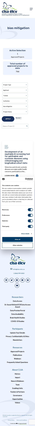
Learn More (10, 175)
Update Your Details (17, 333)
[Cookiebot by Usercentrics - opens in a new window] (25, 179)
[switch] (30, 215)
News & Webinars (17, 381)
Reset (19, 118)
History (17, 374)
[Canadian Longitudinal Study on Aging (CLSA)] (15, 9)
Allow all (17, 239)
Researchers (17, 297)
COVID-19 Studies (17, 321)
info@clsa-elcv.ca (19, 269)
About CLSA (17, 370)
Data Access (17, 301)
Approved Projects (17, 351)
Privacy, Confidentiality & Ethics (17, 336)
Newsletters (17, 340)
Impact (17, 377)
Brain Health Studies (17, 318)
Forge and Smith (22, 423)
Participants (17, 329)
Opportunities (17, 399)
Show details (25, 233)
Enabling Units (17, 388)
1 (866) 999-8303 (18, 273)
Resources (17, 347)
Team (17, 385)
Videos (17, 403)
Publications (17, 355)
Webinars (17, 359)
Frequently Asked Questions (17, 362)
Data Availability (17, 314)
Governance (17, 395)
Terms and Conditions (22, 420)
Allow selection (17, 245)
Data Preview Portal (17, 310)
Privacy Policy (11, 420)
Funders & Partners (17, 392)
